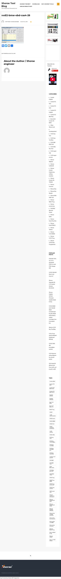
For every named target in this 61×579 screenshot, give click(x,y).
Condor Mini (52, 381)
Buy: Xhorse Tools (48, 4)
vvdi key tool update (52, 457)
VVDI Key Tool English (52, 442)
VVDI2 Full (52, 423)
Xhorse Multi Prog (52, 533)
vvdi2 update (51, 432)
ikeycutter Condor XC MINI (52, 120)
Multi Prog (52, 409)
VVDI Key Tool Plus (52, 453)
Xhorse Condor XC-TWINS (52, 180)
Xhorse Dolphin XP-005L (52, 505)
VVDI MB (51, 460)
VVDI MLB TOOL (52, 474)
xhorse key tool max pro (52, 518)
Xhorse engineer (15, 21)
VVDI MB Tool (51, 463)
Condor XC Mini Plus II (52, 392)
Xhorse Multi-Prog (52, 529)
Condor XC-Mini (52, 384)
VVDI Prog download (52, 484)
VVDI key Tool (52, 438)
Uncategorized (52, 131)
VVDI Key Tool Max (52, 445)
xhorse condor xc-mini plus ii (52, 495)
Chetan (9, 577)
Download (36, 4)
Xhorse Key (53, 189)
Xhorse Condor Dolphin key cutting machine (52, 172)
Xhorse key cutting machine (52, 514)
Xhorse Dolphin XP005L (51, 509)
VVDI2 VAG (52, 434)
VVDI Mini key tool (52, 471)
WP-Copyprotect (15, 577)
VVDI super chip (52, 492)
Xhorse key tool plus (52, 526)
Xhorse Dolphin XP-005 (52, 500)
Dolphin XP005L (51, 399)
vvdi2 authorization (53, 415)
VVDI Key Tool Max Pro (52, 449)
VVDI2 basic (52, 418)
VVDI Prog (52, 477)
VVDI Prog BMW (52, 481)
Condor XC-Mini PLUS (52, 388)
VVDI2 (51, 412)
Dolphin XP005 (51, 395)
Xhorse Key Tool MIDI (52, 522)
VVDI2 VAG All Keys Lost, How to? (52, 274)
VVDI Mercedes (52, 467)
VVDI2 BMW (52, 421)
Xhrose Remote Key (26, 6)
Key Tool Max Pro (51, 406)
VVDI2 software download (52, 427)
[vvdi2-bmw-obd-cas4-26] (22, 35)
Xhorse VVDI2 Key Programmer (52, 242)
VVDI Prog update (52, 488)
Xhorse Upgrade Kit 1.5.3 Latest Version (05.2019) (52, 284)
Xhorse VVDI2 (51, 536)
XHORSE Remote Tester (52, 210)
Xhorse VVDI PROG (52, 540)
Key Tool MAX (51, 403)
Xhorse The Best (25, 4)
